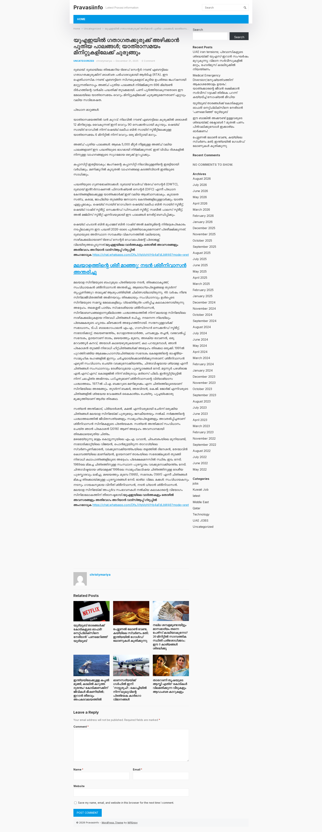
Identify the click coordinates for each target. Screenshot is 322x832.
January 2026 (203, 222)
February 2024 (203, 364)
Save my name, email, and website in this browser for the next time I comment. (126, 802)
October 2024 (202, 315)
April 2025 (200, 277)
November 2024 (204, 308)
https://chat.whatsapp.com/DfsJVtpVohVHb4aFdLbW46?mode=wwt (140, 255)
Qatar (197, 508)
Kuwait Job (201, 489)
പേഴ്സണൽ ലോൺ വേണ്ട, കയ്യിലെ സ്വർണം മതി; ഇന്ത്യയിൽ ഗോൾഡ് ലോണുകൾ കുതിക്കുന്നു (131, 635)
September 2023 (204, 395)
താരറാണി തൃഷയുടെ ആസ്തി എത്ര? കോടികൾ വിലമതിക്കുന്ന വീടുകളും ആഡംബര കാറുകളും (170, 686)
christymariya (104, 60)
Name (78, 769)
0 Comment (148, 60)
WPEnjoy (132, 822)
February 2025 (203, 290)
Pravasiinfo (88, 7)
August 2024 (202, 327)
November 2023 (204, 383)
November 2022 (204, 438)
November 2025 (204, 234)
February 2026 (203, 216)
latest (196, 496)
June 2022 (200, 463)
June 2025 (200, 265)
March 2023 (201, 426)
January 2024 (203, 370)
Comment (81, 726)
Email (137, 769)
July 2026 (200, 185)
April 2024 (200, 352)
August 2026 (202, 178)
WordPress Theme (112, 822)
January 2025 (202, 296)
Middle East (201, 502)
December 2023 (204, 376)
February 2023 (203, 432)
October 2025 (202, 240)
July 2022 (200, 457)
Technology (201, 514)
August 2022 (202, 451)
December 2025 (204, 228)
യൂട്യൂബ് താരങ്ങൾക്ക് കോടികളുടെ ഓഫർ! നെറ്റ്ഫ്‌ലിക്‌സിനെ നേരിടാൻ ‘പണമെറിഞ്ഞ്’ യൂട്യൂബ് (90, 633)
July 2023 (200, 407)
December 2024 (204, 302)
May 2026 (200, 197)
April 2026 (200, 203)
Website (79, 786)
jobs (195, 483)
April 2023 (200, 420)
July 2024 (200, 333)
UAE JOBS (200, 520)
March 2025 (201, 284)
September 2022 (204, 444)
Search (198, 30)
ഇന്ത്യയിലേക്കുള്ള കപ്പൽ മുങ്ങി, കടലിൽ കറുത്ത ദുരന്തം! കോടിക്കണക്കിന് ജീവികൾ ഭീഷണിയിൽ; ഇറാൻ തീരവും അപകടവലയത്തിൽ (91, 690)
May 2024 (200, 345)
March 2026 (201, 209)
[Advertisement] (131, 538)
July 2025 (200, 259)
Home (81, 19)
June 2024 (200, 339)
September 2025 (204, 247)
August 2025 (202, 253)
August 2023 (202, 401)
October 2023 (202, 389)
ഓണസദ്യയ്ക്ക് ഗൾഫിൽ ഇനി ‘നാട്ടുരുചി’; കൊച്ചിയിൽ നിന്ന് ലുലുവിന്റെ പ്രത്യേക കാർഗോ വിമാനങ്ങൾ (130, 690)
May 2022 (200, 469)
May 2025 (200, 271)
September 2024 (205, 321)
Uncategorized (92, 28)
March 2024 (201, 358)
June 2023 (200, 414)
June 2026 (200, 191)
